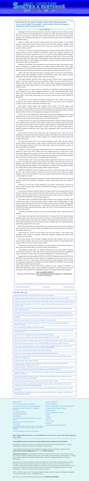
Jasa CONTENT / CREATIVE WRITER (23, 422)
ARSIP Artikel (17, 402)
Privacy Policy (50, 421)
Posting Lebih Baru (22, 287)
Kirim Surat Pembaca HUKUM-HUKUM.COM (26, 431)
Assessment (16, 424)
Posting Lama (68, 287)
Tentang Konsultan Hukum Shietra (56, 408)
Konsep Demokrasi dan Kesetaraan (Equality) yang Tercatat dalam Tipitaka (36, 381)
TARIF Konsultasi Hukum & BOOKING (23, 404)
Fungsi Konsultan (51, 410)
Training (48, 416)
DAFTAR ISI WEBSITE (52, 402)
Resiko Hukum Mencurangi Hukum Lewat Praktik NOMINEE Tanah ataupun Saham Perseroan (41, 343)
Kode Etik (48, 419)
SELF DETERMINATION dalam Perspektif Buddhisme (29, 327)
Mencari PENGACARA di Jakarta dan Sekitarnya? (60, 406)
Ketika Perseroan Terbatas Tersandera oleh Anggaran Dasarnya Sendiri (35, 320)
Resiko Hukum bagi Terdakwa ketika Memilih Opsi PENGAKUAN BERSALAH (36, 353)
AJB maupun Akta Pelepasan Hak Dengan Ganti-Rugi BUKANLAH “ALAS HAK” (37, 337)
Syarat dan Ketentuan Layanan (55, 412)
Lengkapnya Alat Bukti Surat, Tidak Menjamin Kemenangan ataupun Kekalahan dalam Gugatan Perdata (44, 301)
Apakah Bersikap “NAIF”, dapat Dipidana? (26, 360)
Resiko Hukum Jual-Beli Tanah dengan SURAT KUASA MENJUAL (33, 350)
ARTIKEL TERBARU (51, 404)
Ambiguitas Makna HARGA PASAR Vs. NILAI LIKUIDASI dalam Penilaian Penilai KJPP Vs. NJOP (41, 298)
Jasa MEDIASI (17, 416)
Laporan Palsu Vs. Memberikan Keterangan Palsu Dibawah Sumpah (33, 334)
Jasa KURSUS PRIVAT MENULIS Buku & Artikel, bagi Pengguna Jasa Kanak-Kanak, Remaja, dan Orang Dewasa (28, 427)
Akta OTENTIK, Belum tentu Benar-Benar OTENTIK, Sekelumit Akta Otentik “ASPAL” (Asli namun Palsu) (44, 340)
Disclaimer (49, 423)
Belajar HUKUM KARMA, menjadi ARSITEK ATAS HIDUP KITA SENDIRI (34, 295)
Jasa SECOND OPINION (20, 414)
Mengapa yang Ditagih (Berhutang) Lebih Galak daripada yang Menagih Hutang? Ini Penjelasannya (43, 313)
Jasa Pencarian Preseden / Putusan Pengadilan (26, 406)
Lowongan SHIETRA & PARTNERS (55, 425)
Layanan (48, 414)
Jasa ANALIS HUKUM (19, 412)
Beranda (46, 287)
